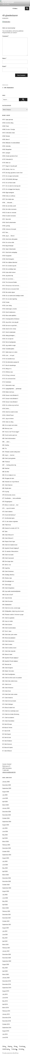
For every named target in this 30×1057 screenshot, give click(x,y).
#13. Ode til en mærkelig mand (10, 711)
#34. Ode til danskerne (8, 641)
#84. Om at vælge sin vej (8, 475)
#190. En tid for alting (7, 123)
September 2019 (6, 987)
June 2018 (5, 1037)
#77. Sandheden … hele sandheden (11, 498)
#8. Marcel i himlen (7, 727)
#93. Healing (5, 445)
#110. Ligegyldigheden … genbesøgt (11, 388)
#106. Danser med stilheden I (10, 402)
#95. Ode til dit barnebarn (8, 438)
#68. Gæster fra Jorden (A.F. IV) (10, 528)
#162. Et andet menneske (9, 216)
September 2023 (6, 854)
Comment (5, 36)
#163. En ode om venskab (9, 212)
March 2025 (5, 805)
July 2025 (4, 795)
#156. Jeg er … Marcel (8, 236)
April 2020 (5, 971)
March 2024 (5, 841)
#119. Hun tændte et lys (8, 358)
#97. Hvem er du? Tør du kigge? (10, 432)
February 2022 (6, 911)
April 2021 (5, 941)
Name (4, 58)
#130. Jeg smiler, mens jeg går (10, 322)
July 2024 (4, 828)
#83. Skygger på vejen (8, 478)
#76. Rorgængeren (7, 501)
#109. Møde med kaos (8, 392)
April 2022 (5, 904)
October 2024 (6, 818)
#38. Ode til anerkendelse (9, 628)
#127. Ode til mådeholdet (8, 332)
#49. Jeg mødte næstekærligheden (11, 591)
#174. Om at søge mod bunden (10, 176)
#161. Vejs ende (6, 219)
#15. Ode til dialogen (7, 704)
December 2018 (6, 1017)
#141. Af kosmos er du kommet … (11, 285)
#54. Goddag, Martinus (8, 574)
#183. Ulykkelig (6, 146)
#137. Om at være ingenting (9, 299)
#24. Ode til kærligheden (8, 674)
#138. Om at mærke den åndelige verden (13, 295)
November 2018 (6, 1021)
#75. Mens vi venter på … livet (10, 505)
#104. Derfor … (6, 408)
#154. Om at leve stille (8, 242)
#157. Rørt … (5, 232)
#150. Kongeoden (7, 255)
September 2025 (6, 788)
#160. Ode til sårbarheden (9, 222)
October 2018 (6, 1024)
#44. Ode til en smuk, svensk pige (11, 608)
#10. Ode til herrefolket (8, 721)
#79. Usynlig (5, 491)
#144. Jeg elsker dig (7, 275)
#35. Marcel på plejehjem (8, 638)
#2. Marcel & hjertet (7, 747)
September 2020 (6, 961)
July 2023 (4, 861)
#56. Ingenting (6, 568)
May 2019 (5, 1001)
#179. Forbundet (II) (7, 159)
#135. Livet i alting (7, 305)
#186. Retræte (6, 136)
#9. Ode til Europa (7, 724)
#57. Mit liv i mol (6, 564)
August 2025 (5, 791)
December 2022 (6, 878)
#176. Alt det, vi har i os (8, 169)
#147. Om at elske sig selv (9, 265)
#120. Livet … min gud (8, 355)
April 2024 (5, 838)
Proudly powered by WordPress (10, 1053)
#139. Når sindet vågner (8, 292)
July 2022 (4, 894)
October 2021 (6, 921)
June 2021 (5, 934)
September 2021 (6, 924)
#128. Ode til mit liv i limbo (9, 329)
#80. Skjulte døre (6, 488)
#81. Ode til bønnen (7, 485)
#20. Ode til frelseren (7, 687)
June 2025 (5, 798)
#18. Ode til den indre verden (9, 694)
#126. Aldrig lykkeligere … (9, 335)
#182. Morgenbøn (7, 149)
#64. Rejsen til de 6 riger (8, 541)
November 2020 (6, 958)
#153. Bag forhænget (7, 245)
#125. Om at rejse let (7, 338)
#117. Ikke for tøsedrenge (9, 365)
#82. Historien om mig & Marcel (10, 481)
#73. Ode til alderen (7, 511)
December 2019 (6, 981)
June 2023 (5, 864)
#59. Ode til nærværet (8, 558)
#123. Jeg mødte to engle (9, 345)
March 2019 (5, 1007)
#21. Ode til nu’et (6, 684)
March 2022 (5, 908)
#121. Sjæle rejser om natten (9, 352)
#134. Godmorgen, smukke (9, 309)
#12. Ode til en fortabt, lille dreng (10, 714)
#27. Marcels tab (6, 664)
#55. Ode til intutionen (8, 571)
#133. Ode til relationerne (8, 312)
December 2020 (6, 954)
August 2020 (5, 964)
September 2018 (6, 1027)
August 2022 (5, 891)
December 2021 (6, 914)
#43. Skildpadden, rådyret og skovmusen (13, 611)
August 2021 (5, 928)
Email (4, 66)
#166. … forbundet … (8, 202)
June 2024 (5, 831)
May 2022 (5, 901)
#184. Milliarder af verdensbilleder (11, 143)
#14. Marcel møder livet (8, 707)
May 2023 (5, 868)
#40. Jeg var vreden (7, 621)
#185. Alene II (6, 139)
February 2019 (6, 1011)
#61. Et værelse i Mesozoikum (10, 551)
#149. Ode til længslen (8, 259)
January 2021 (6, 951)
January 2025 (6, 808)
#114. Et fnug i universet (8, 375)
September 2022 (6, 888)
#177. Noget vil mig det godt (9, 166)
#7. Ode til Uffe (6, 731)
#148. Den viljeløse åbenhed (9, 262)
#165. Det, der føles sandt (9, 206)
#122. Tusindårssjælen (8, 348)
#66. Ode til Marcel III (8, 535)
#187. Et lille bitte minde (8, 133)
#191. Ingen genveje (7, 119)
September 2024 (6, 821)
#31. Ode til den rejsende (8, 651)
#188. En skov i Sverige (8, 129)
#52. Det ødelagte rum (8, 581)
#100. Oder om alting (7, 422)
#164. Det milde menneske (9, 209)
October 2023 (6, 851)
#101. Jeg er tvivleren (8, 418)
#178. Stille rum (6, 162)
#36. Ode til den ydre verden (9, 634)
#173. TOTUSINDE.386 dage (10, 179)
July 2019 (4, 994)
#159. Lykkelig (6, 226)
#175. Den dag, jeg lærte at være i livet (12, 172)
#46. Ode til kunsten (7, 601)
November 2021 (6, 918)
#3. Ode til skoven (7, 744)
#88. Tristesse (6, 461)
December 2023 (6, 848)
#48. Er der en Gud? (7, 594)
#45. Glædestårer (7, 604)
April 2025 (5, 801)
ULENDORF (8, 2)
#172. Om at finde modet (8, 182)
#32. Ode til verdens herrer (9, 648)
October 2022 (6, 884)
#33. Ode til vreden (7, 644)
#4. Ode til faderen (7, 741)
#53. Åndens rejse (7, 578)
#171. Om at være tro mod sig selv (11, 186)
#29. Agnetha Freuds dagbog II (10, 658)
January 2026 (6, 781)
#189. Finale (5, 126)
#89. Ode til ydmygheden (8, 458)
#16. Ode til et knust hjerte (9, 701)
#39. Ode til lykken (7, 624)
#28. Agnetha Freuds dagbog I (10, 661)
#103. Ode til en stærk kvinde (10, 412)
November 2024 (6, 815)
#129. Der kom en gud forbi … (10, 325)
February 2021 (6, 948)
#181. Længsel (6, 152)
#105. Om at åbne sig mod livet (10, 405)
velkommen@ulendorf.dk (9, 772)
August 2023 (5, 858)
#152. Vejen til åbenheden (9, 249)
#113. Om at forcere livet (8, 378)
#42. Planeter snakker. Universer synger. (13, 614)
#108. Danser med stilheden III (10, 395)
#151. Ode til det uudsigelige (9, 252)
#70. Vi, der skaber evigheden (10, 521)
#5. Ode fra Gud (6, 737)
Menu (15, 8)
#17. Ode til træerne (7, 697)
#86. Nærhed (5, 468)
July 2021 (4, 931)
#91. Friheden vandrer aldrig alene (11, 452)
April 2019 (5, 1004)
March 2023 (5, 874)
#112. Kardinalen (6, 382)
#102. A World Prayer (8, 415)
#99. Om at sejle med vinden (9, 425)
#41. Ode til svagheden (8, 618)
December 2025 (6, 785)
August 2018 (5, 1031)
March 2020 (5, 974)
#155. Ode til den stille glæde (9, 239)
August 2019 (5, 991)
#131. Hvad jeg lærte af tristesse (10, 319)
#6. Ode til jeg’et (6, 734)
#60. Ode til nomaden (8, 554)
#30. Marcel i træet (7, 654)
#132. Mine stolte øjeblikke (9, 315)
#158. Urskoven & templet (9, 229)
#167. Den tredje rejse (8, 199)
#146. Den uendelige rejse (9, 269)
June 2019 (5, 997)
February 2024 (6, 845)
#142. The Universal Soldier (9, 282)
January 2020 (6, 977)
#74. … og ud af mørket (8, 508)
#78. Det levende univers (8, 495)
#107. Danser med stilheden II (10, 398)
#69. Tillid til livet (6, 525)
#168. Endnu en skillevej (8, 196)
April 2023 (5, 871)
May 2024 (5, 835)
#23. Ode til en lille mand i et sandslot (12, 677)
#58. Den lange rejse (7, 561)
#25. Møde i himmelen (8, 671)
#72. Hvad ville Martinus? (9, 515)
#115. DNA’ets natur (7, 372)
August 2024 (5, 825)
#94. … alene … (6, 442)
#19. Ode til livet (6, 691)
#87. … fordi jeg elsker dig (9, 465)
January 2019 (6, 1014)
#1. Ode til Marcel (7, 751)
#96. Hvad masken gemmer (9, 435)
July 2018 (4, 1034)
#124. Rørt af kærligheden (9, 342)
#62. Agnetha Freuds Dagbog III (10, 548)
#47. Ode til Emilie (7, 598)
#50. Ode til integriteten (8, 588)
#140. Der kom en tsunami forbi (10, 289)
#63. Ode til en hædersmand (9, 545)
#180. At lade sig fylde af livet (10, 156)
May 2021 (5, 938)
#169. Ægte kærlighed (8, 192)
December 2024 (6, 811)
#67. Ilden (4, 531)
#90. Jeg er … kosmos (8, 455)
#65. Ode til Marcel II (7, 538)
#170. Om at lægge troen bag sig (10, 189)
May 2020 (5, 968)
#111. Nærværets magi (8, 385)
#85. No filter (5, 471)
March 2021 (5, 944)
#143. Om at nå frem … (8, 279)
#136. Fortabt (5, 302)
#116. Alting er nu (6, 368)
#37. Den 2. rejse (6, 631)
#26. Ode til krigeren (7, 668)
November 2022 (6, 881)
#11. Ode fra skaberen (8, 717)
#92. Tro (4, 448)
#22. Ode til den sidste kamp (9, 681)
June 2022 (5, 898)
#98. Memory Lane (7, 428)
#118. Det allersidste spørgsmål (10, 362)
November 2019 (6, 984)
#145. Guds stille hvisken (9, 272)
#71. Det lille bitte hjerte (8, 518)
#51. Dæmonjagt (6, 584)
